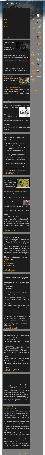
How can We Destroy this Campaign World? (33, 85)
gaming (10, 271)
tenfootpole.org (33, 57)
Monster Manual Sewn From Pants (34, 79)
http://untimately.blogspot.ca (8, 376)
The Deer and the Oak (6, 22)
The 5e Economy (40, 36)
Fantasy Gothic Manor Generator (7, 41)
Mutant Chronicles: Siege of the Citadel (8, 263)
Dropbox (8, 339)
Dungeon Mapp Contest (16, 123)
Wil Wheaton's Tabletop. (15, 88)
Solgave (4, 23)
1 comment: (13, 130)
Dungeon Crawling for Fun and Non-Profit (9, 374)
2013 (32, 18)
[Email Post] (15, 130)
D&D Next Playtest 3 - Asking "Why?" (8, 196)
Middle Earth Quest (12, 78)
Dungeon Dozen (12, 138)
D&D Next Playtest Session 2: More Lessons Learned (10, 406)
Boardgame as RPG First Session (8, 234)
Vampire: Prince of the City (6, 265)
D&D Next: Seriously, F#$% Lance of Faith (40, 15)
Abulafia (8, 42)
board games (6, 100)
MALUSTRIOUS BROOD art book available (33, 81)
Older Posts (28, 449)
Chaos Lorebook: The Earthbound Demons (33, 74)
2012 (32, 19)
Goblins (32, 89)
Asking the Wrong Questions (34, 63)
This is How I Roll (5, 108)
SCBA (12, 387)
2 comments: (13, 370)
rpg (11, 271)
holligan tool (5, 386)
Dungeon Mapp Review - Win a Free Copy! (9, 274)
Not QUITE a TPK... (40, 64)
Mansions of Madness (6, 261)
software (17, 193)
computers (6, 37)
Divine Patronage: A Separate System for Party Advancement (34, 77)
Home (17, 449)
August (33, 46)
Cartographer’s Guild (22, 346)
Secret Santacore (5, 114)
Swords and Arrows (6, 26)
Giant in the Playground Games (34, 90)
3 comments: (13, 270)
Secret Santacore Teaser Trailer (7, 134)
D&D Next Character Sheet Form (39, 9)
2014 (32, 17)
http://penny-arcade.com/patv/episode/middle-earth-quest (14, 87)
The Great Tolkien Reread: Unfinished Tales (33, 65)
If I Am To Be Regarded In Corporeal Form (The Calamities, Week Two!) (34, 70)
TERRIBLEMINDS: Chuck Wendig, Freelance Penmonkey (34, 68)
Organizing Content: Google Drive (33, 39)
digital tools (9, 37)
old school (14, 193)
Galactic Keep (5, 177)
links (11, 37)
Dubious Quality (33, 55)
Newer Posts (5, 449)
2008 (32, 52)
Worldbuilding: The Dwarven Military (40, 23)
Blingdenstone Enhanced (38, 51)
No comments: (13, 173)
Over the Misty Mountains (11, 3)
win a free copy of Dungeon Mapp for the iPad (17, 191)
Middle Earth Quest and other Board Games (9, 76)
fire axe (28, 385)
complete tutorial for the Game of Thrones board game (13, 93)
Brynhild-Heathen (5, 19)
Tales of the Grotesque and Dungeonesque (33, 60)
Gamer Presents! (6, 104)
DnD (10, 37)
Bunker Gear (14, 385)
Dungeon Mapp (11, 193)
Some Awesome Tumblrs (7, 9)
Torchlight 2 (16, 107)
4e (5, 193)
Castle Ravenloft (5, 259)
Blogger (26, 453)
